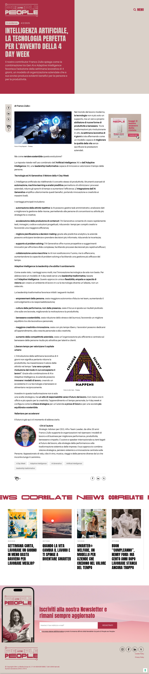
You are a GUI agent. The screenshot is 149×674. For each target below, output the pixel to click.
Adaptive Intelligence (38, 464)
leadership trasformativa (25, 468)
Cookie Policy (139, 654)
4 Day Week (20, 464)
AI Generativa (56, 464)
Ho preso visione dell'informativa (53, 631)
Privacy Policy (139, 657)
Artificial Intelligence (74, 464)
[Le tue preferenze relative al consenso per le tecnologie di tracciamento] (145, 670)
